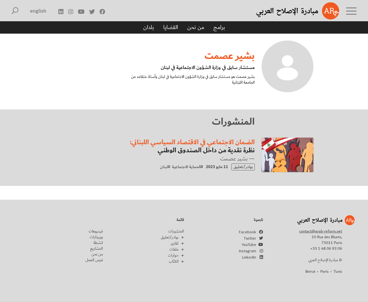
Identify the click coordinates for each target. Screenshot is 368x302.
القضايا (170, 27)
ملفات (174, 249)
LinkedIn (249, 257)
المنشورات (176, 231)
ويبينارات (96, 237)
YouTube (249, 244)
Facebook (247, 231)
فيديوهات (96, 231)
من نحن (195, 27)
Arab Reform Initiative (290, 11)
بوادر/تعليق (170, 237)
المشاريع (96, 248)
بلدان (148, 27)
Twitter (250, 238)
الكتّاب (174, 261)
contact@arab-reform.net (320, 231)
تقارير (175, 243)
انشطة (98, 243)
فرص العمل (94, 260)
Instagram (247, 250)
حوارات (173, 255)
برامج (219, 27)
